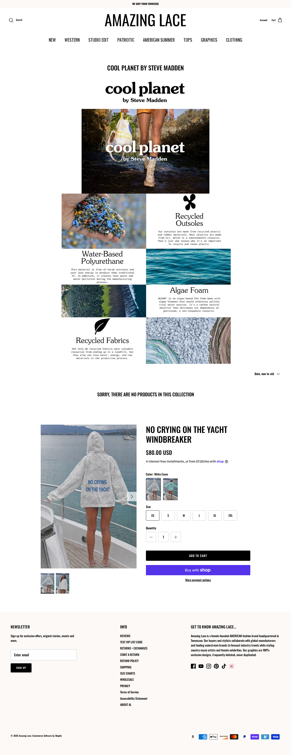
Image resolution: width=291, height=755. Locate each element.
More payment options (198, 580)
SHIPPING (125, 667)
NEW (52, 40)
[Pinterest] (216, 666)
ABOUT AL (125, 704)
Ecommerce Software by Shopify (47, 735)
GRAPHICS (209, 40)
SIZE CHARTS (127, 673)
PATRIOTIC (125, 40)
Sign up (21, 667)
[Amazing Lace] (146, 20)
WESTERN (72, 40)
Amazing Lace (25, 735)
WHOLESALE (127, 679)
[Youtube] (201, 666)
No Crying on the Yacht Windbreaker (186, 434)
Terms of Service (129, 692)
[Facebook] (193, 666)
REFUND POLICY (129, 660)
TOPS (187, 40)
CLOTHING (234, 40)
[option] (89, 496)
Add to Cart (198, 555)
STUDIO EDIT (98, 40)
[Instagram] (208, 666)
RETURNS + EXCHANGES (133, 648)
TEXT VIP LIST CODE (131, 642)
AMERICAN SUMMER (159, 40)
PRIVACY (125, 686)
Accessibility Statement (133, 698)
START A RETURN (129, 654)
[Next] (132, 496)
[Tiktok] (224, 666)
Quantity (151, 528)
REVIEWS (125, 636)
